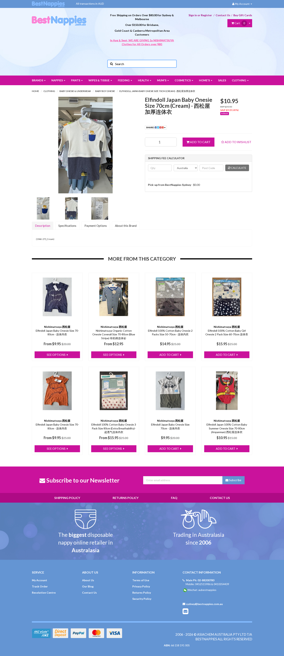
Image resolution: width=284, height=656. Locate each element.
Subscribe (234, 480)
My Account (39, 580)
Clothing (239, 80)
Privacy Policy (141, 586)
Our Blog (88, 586)
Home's (204, 80)
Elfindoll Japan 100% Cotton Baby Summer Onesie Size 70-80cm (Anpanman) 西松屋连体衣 (227, 428)
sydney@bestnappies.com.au (204, 604)
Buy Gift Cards (242, 15)
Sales (222, 80)
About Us (88, 580)
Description (42, 225)
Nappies (57, 80)
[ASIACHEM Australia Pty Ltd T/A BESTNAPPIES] (59, 16)
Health (143, 80)
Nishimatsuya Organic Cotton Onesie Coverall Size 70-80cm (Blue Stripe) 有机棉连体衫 (113, 334)
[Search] (111, 64)
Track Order (40, 586)
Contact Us (223, 15)
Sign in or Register (200, 15)
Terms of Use (140, 580)
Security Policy (141, 598)
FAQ (174, 498)
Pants (76, 80)
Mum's (162, 80)
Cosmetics (183, 80)
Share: (150, 127)
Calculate (238, 167)
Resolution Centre (44, 592)
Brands (38, 80)
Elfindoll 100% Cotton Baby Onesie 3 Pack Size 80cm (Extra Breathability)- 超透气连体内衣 (113, 428)
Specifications (67, 225)
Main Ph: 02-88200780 (200, 580)
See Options (56, 354)
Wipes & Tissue (99, 80)
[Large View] (43, 208)
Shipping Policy (67, 498)
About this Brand (126, 225)
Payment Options (95, 225)
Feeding (124, 80)
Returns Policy (126, 498)
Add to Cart (200, 142)
